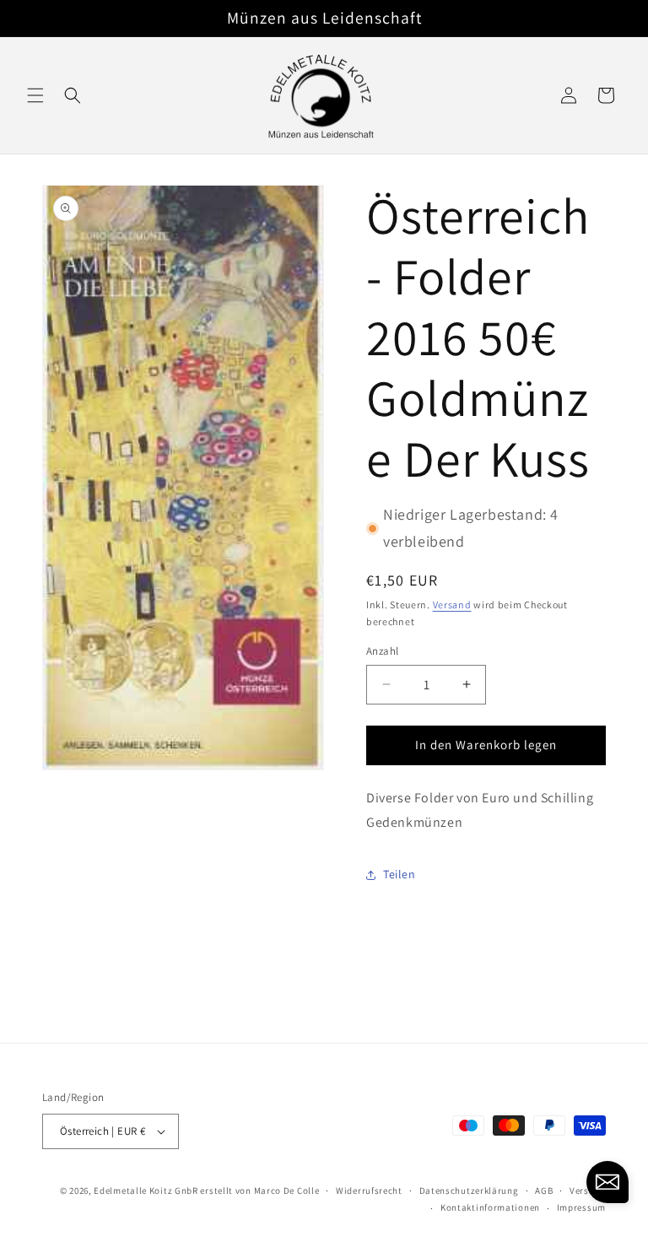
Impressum (581, 1207)
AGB (544, 1190)
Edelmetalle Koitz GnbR (145, 1190)
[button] (35, 95)
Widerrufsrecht (369, 1190)
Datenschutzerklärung (469, 1190)
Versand (452, 604)
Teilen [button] (399, 874)
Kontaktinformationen (490, 1207)
